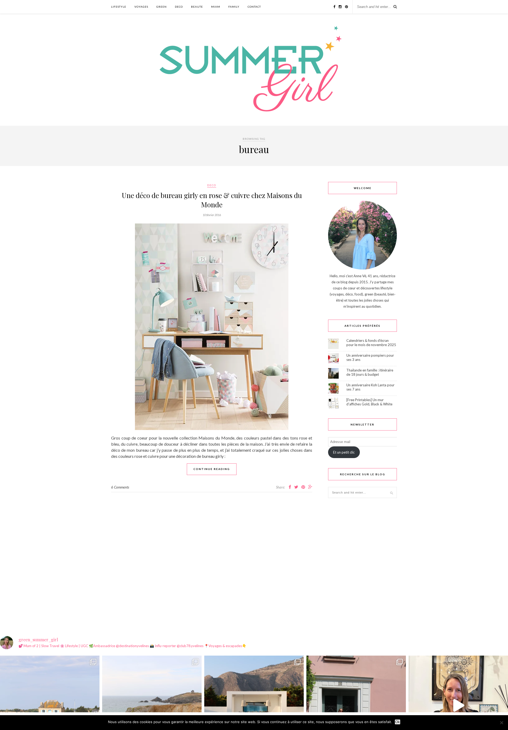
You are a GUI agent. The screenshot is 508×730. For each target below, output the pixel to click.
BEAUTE (197, 6)
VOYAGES (141, 6)
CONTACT (254, 6)
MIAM (215, 6)
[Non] (501, 722)
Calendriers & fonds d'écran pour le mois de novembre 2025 (371, 342)
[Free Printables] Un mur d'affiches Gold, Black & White (369, 402)
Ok (397, 722)
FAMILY (233, 6)
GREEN (161, 6)
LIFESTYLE (118, 6)
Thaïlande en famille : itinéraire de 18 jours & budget (369, 372)
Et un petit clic (344, 452)
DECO (179, 6)
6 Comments (120, 487)
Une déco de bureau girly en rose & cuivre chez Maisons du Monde (212, 200)
